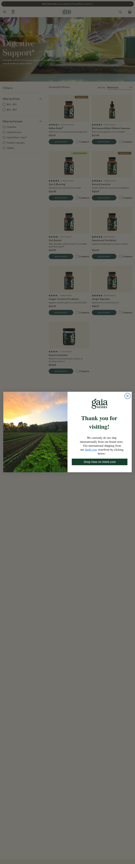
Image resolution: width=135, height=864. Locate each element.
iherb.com (91, 449)
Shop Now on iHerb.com (100, 462)
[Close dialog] (127, 396)
